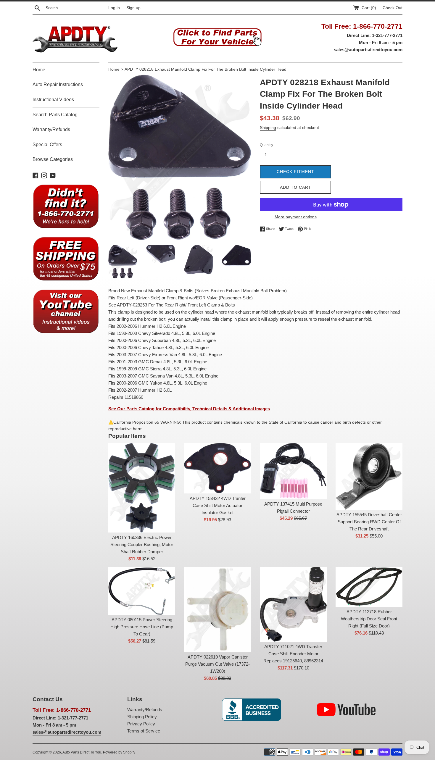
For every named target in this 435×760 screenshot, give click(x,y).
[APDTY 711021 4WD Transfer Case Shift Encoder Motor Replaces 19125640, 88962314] (293, 604)
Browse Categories (53, 159)
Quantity (266, 145)
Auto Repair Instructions (58, 84)
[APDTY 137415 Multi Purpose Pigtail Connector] (293, 471)
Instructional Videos (53, 99)
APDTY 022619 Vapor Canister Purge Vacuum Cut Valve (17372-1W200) (217, 664)
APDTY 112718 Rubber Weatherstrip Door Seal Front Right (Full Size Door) (369, 618)
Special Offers (47, 144)
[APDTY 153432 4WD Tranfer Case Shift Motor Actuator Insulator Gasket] (217, 468)
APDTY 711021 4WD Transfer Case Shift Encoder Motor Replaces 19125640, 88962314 (293, 653)
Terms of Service (143, 730)
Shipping (268, 127)
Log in (114, 8)
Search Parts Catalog (55, 114)
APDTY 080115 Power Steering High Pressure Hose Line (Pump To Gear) (141, 626)
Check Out (392, 8)
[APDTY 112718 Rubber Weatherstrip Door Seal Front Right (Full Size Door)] (369, 587)
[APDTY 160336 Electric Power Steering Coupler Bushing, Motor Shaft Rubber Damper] (141, 488)
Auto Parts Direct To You (81, 752)
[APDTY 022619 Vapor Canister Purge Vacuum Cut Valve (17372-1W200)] (217, 609)
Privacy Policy (141, 723)
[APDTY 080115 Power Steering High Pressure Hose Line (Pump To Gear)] (141, 591)
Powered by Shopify (119, 752)
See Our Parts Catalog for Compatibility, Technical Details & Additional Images (189, 408)
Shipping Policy (142, 716)
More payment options (296, 216)
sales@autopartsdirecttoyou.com (368, 49)
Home (39, 69)
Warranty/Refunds (51, 129)
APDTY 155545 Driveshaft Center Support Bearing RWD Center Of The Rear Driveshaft (369, 521)
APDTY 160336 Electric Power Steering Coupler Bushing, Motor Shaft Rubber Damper (141, 544)
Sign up (133, 8)
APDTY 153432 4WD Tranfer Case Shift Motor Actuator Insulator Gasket (218, 505)
